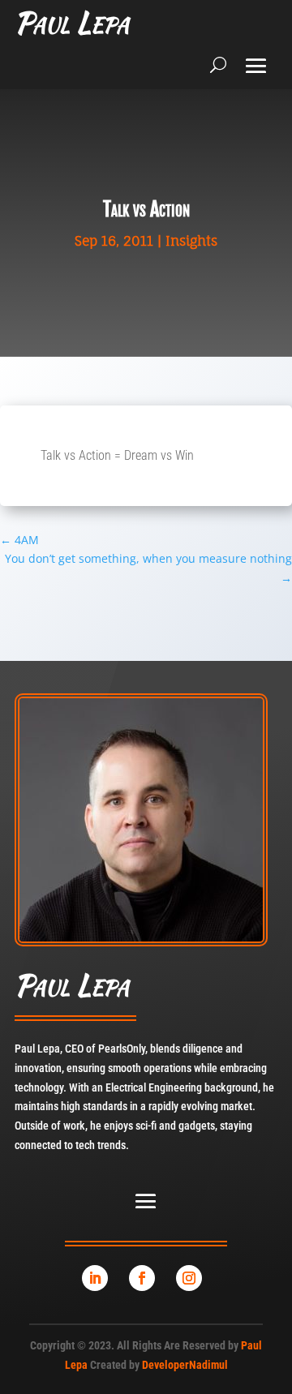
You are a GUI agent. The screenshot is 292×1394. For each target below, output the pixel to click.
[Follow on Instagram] (189, 1278)
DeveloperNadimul (185, 1364)
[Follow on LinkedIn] (95, 1278)
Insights (191, 241)
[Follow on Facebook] (142, 1278)
